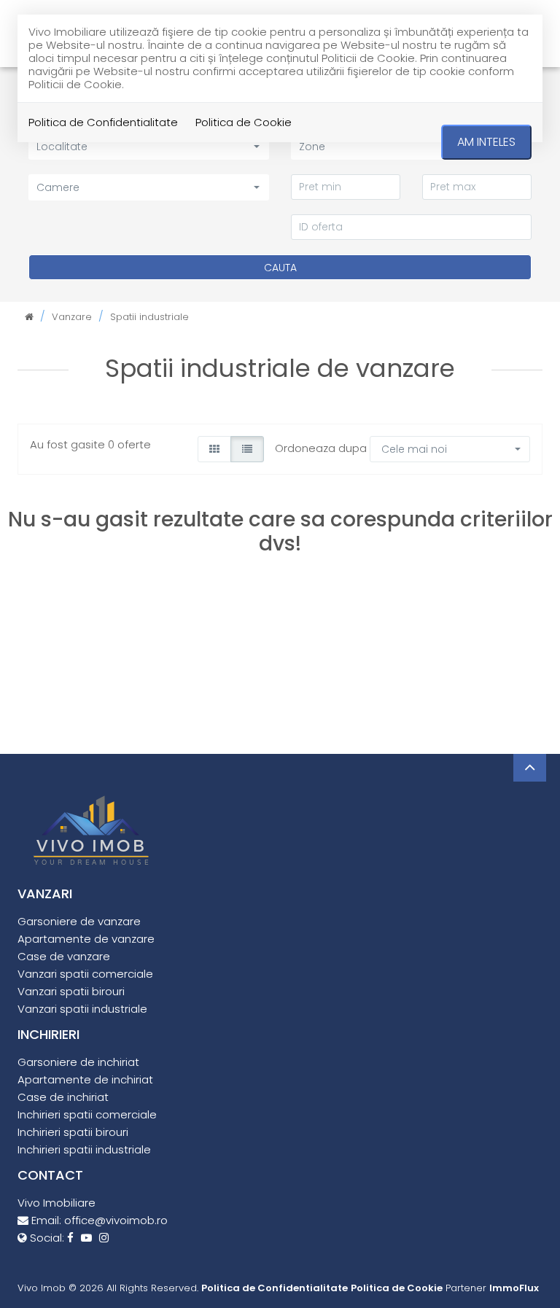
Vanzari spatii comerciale (85, 973)
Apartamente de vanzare (86, 938)
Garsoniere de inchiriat (78, 1062)
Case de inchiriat (63, 1097)
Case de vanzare (64, 956)
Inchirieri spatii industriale (84, 1149)
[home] (29, 317)
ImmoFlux (514, 1288)
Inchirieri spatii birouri (73, 1132)
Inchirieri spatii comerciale (87, 1114)
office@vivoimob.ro (116, 1220)
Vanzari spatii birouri (71, 991)
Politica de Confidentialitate (103, 122)
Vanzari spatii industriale (82, 1008)
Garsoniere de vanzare (79, 921)
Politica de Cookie (243, 122)
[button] (148, 187)
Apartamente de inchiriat (85, 1079)
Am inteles (486, 141)
